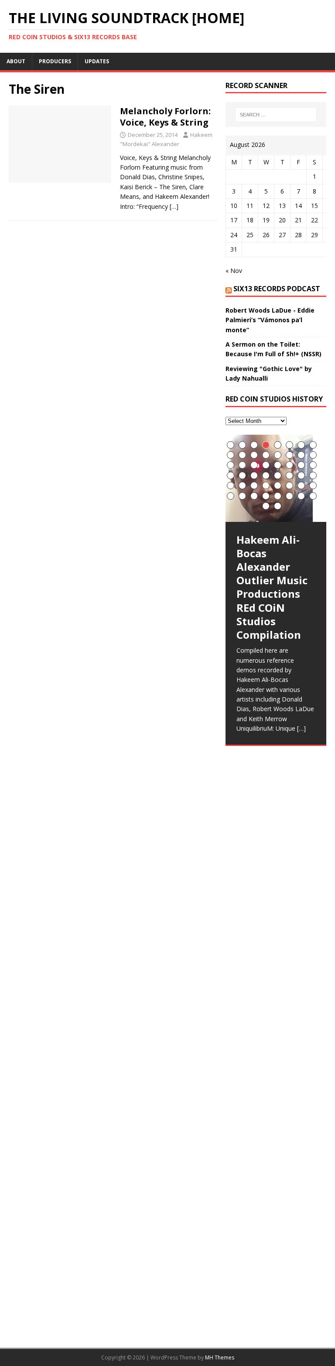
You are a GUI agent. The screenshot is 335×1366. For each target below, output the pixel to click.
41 (230, 496)
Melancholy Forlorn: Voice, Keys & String (165, 116)
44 (266, 496)
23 (301, 465)
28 (266, 475)
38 (289, 485)
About (16, 61)
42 (242, 496)
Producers (55, 61)
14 (289, 455)
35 (254, 485)
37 (277, 485)
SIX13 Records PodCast (276, 288)
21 (277, 465)
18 (242, 465)
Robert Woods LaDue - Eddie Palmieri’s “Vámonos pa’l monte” (270, 320)
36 (266, 485)
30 (289, 475)
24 (313, 465)
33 (230, 485)
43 (254, 496)
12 (266, 455)
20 (266, 465)
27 (254, 475)
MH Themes (219, 1357)
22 (289, 465)
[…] (174, 206)
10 (242, 455)
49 (266, 506)
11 (254, 455)
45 (277, 496)
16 (313, 455)
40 (313, 485)
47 (301, 496)
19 (254, 465)
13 (277, 455)
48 (313, 496)
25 (230, 475)
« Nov (234, 270)
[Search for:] (276, 114)
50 (277, 506)
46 (289, 496)
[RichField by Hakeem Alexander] (276, 762)
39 (301, 485)
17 (230, 465)
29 (277, 475)
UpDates (97, 61)
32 (313, 475)
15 (301, 455)
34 (242, 485)
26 (242, 475)
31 (301, 475)
